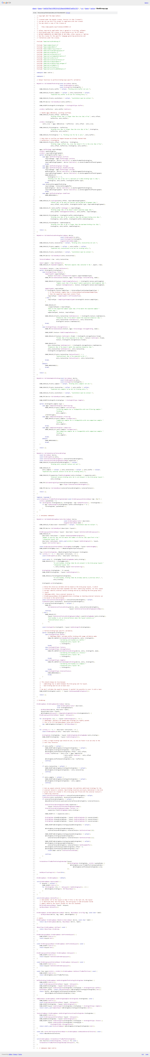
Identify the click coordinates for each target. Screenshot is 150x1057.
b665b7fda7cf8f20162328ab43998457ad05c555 (60, 8)
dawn (34, 8)
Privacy (15, 1054)
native (92, 8)
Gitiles (10, 1054)
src (82, 8)
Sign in (146, 3)
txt (143, 1054)
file (68, 12)
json (146, 1054)
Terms (20, 1054)
